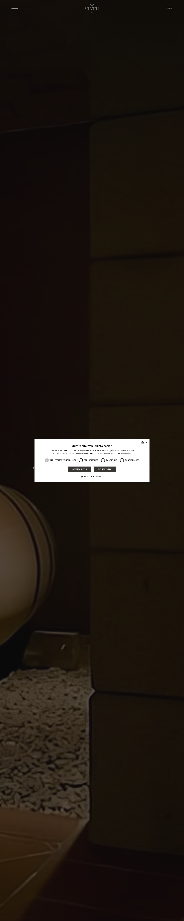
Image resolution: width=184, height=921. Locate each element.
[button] (92, 476)
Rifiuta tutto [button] (105, 469)
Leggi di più (126, 453)
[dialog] (92, 460)
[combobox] (142, 442)
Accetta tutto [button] (79, 469)
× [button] (146, 443)
